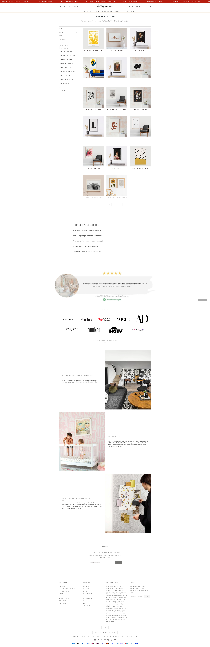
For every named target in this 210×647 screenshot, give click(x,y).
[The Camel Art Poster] (116, 38)
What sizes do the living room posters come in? (87, 230)
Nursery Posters (66, 83)
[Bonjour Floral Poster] (140, 97)
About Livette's (86, 586)
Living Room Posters (67, 63)
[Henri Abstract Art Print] (93, 67)
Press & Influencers (88, 593)
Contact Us (62, 586)
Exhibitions (85, 601)
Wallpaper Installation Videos (67, 589)
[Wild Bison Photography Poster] (93, 185)
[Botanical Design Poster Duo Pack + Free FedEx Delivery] (116, 185)
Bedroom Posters (67, 59)
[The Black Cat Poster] (140, 67)
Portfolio (85, 591)
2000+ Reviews (86, 589)
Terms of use (62, 601)
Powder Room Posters (68, 55)
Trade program (86, 605)
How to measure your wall (66, 591)
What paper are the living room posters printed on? (88, 241)
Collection (62, 90)
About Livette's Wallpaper (129, 636)
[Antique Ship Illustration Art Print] (116, 97)
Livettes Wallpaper (80, 636)
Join (118, 562)
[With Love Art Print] (140, 38)
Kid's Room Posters (67, 79)
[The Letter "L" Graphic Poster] (93, 126)
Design (61, 87)
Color (61, 32)
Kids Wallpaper (65, 42)
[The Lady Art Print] (116, 156)
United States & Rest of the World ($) (104, 632)
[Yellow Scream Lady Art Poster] (93, 38)
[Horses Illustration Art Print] (93, 97)
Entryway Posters (67, 67)
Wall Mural (64, 45)
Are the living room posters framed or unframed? (87, 236)
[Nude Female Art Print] (116, 126)
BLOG (98, 636)
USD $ (104, 627)
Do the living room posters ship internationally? (87, 251)
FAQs (60, 596)
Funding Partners (87, 598)
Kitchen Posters (66, 51)
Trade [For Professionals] (111, 636)
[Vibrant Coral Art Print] (93, 156)
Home (92, 636)
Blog (84, 603)
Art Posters (64, 48)
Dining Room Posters (68, 71)
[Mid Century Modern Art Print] (140, 156)
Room (61, 35)
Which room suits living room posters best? (86, 246)
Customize (61, 593)
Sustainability (86, 596)
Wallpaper (63, 39)
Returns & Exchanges (64, 598)
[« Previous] (109, 204)
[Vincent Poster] (116, 67)
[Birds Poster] (140, 126)
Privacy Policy (62, 603)
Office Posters (66, 75)
